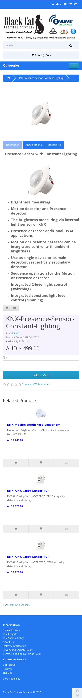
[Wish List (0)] (65, 4)
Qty (5, 357)
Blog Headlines (11, 678)
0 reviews (27, 384)
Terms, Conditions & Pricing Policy (22, 654)
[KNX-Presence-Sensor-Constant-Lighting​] (41, 113)
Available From (11, 630)
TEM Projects (10, 634)
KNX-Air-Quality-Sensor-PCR (28, 491)
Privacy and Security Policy (17, 650)
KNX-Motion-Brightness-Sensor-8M (34, 425)
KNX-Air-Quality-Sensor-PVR (28, 557)
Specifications (34, 145)
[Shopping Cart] (70, 4)
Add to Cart (41, 375)
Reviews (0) (54, 145)
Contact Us (9, 664)
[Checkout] (75, 4)
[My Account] (58, 4)
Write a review (42, 384)
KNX (16, 333)
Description (12, 145)
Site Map (8, 672)
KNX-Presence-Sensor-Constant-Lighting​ (41, 78)
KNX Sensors (22, 605)
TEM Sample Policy (13, 638)
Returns (7, 668)
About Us (8, 642)
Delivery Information (14, 646)
